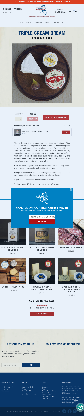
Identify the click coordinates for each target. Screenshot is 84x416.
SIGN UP (42, 221)
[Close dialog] (71, 190)
